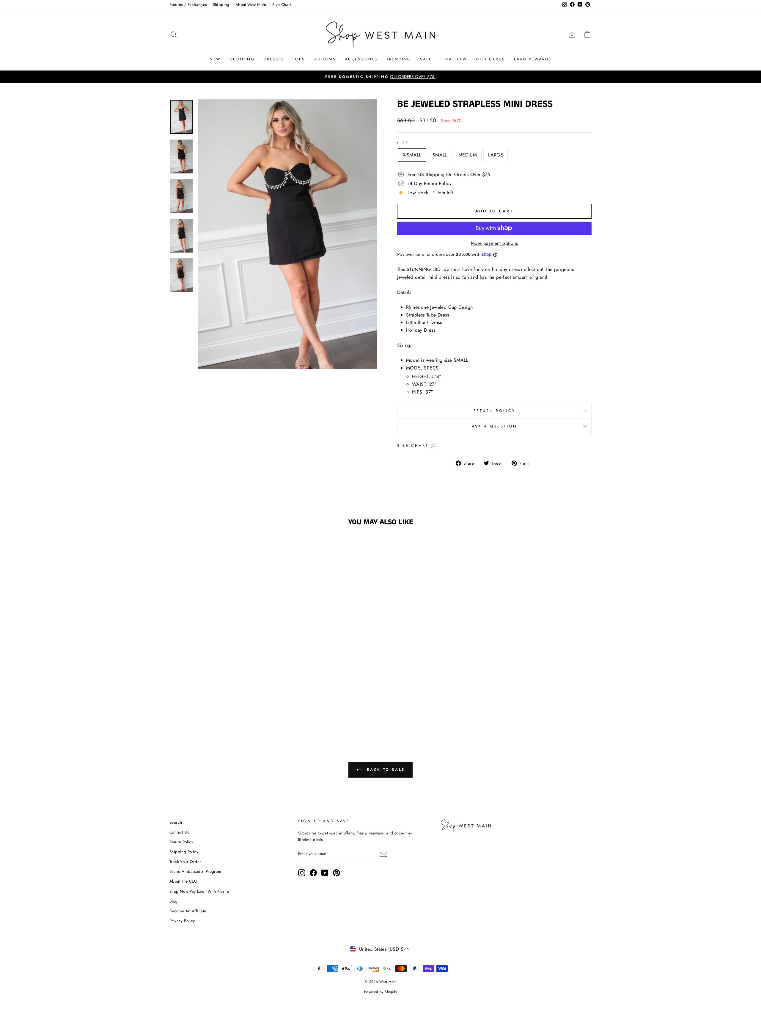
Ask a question (494, 426)
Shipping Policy (183, 852)
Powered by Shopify (380, 991)
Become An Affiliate (187, 911)
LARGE (495, 154)
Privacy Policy (182, 921)
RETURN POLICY (494, 410)
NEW (215, 59)
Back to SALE (384, 769)
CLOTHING (242, 59)
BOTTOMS (325, 59)
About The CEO (183, 881)
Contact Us (179, 832)
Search (175, 822)
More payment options (494, 243)
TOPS (299, 59)
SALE (426, 59)
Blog (173, 901)
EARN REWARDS (532, 59)
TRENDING (398, 59)
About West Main (250, 4)
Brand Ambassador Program (195, 871)
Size (403, 143)
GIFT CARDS (490, 59)
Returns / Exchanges (188, 4)
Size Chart (281, 4)
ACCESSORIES (361, 59)
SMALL (440, 154)
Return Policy (181, 842)
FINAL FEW (454, 59)
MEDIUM (467, 154)
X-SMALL (412, 154)
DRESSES (274, 59)
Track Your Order (185, 861)
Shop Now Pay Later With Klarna (199, 891)
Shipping (221, 4)
